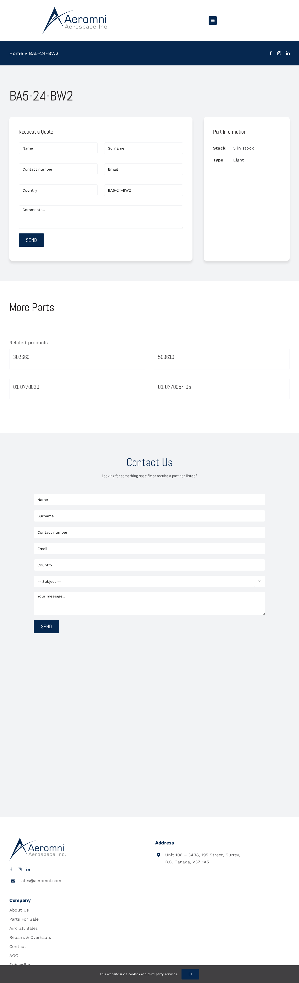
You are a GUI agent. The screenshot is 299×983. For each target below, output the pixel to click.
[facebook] (271, 53)
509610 (166, 357)
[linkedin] (288, 53)
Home (16, 53)
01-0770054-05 (174, 386)
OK (190, 974)
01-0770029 (26, 386)
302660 (21, 357)
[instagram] (279, 53)
